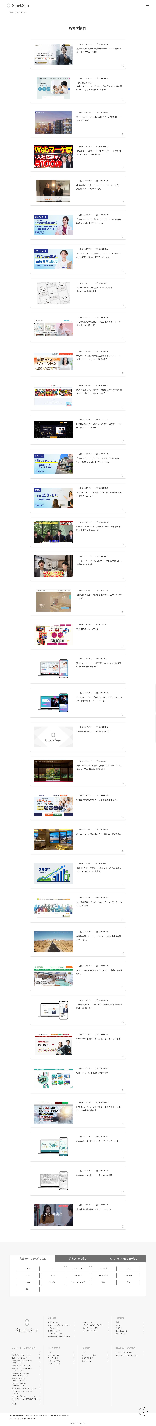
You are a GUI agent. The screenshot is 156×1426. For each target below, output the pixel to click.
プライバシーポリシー (28, 1418)
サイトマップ (14, 1418)
